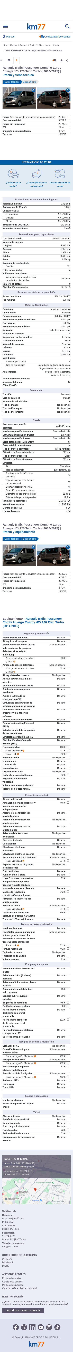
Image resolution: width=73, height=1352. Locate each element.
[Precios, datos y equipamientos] (16, 60)
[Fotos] (9, 60)
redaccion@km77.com (13, 1218)
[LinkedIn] (32, 1327)
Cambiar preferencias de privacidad (19, 1288)
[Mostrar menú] (5, 26)
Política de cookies (11, 1278)
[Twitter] (24, 1327)
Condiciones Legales (12, 1281)
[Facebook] (16, 1327)
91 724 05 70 (26, 1171)
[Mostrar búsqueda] (67, 26)
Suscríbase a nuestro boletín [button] (23, 1310)
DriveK (5, 1266)
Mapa (31, 1166)
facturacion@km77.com (14, 1239)
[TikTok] (57, 1327)
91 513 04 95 (22, 1174)
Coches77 (7, 1259)
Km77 (36, 26)
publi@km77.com (10, 1229)
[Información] (1, 60)
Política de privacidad (12, 1285)
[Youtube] (41, 1327)
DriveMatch (7, 1262)
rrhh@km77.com (10, 1246)
